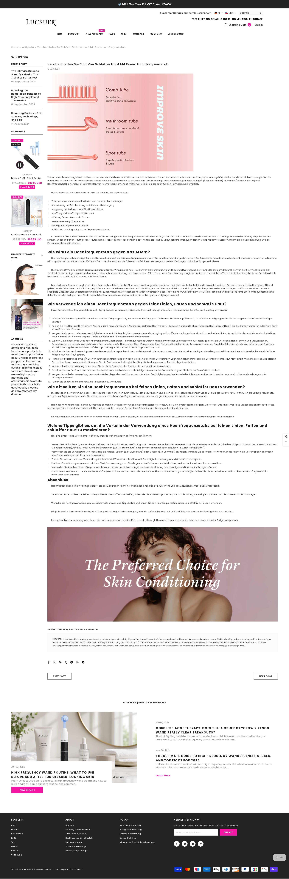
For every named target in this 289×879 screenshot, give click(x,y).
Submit (228, 832)
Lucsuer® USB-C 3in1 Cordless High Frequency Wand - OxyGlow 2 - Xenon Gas (27, 178)
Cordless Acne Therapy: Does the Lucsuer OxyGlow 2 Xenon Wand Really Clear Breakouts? (212, 730)
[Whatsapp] (83, 662)
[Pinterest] (60, 662)
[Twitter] (54, 662)
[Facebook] (48, 662)
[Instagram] (185, 844)
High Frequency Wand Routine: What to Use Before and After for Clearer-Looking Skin (53, 774)
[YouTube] (201, 844)
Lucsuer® (27, 174)
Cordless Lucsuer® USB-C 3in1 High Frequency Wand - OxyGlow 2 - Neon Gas (27, 234)
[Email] (77, 662)
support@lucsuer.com (197, 13)
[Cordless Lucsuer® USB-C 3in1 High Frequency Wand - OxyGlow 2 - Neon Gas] (27, 211)
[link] (27, 279)
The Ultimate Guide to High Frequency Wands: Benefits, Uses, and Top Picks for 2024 (213, 758)
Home (15, 47)
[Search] (251, 13)
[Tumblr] (66, 662)
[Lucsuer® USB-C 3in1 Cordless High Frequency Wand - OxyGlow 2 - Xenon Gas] (27, 155)
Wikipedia (28, 47)
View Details (27, 789)
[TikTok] (193, 844)
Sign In (259, 25)
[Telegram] (71, 662)
